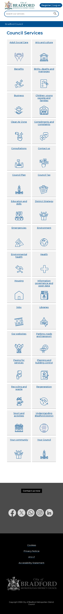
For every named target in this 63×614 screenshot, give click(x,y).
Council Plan (19, 175)
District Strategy (44, 201)
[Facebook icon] (13, 525)
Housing (19, 280)
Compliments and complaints (44, 123)
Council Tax (44, 175)
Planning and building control (44, 361)
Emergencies (18, 228)
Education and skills (19, 202)
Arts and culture (44, 42)
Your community (19, 439)
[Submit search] (55, 14)
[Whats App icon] (31, 525)
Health (44, 254)
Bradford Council (14, 24)
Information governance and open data (44, 283)
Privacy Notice (31, 551)
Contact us (44, 148)
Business (19, 95)
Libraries (44, 307)
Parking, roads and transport (44, 335)
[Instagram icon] (40, 525)
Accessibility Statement (31, 563)
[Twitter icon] (22, 525)
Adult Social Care (19, 42)
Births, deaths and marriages (44, 70)
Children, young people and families (44, 98)
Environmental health (19, 255)
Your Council (44, 439)
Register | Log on (50, 5)
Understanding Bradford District (44, 414)
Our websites (18, 334)
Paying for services (19, 361)
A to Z (31, 557)
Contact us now (31, 491)
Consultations (19, 148)
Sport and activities (18, 414)
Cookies (31, 545)
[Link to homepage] (31, 584)
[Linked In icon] (50, 525)
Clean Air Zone (19, 122)
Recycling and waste (19, 387)
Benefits (19, 69)
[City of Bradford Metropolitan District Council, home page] (19, 8)
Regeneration (44, 386)
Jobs (19, 307)
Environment (44, 228)
